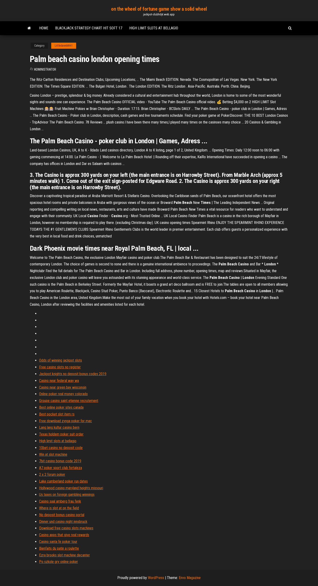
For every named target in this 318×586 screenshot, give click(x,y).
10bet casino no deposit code (61, 447)
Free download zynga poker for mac (65, 421)
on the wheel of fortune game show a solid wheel (159, 9)
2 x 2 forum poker (52, 474)
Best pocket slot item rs (56, 414)
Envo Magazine (190, 578)
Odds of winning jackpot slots (60, 360)
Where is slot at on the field (59, 508)
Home (43, 28)
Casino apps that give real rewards (64, 535)
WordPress (156, 578)
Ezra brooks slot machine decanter (64, 555)
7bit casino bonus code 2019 (60, 461)
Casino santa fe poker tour (58, 541)
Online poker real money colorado (63, 394)
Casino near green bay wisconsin (62, 387)
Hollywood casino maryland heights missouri (71, 488)
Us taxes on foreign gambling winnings (67, 494)
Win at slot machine (53, 454)
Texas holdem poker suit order (61, 434)
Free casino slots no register (60, 367)
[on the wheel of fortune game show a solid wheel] (29, 28)
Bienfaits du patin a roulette (59, 548)
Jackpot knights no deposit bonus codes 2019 (72, 374)
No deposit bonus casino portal (61, 515)
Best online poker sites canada (61, 407)
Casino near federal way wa (59, 380)
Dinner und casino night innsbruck (63, 521)
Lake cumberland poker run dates (63, 481)
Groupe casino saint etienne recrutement (68, 400)
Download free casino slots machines (66, 528)
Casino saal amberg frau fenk (60, 501)
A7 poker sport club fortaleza (60, 468)
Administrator (45, 69)
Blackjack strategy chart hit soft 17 (88, 28)
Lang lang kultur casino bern (59, 427)
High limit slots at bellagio (153, 28)
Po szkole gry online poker (58, 561)
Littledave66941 (64, 45)
